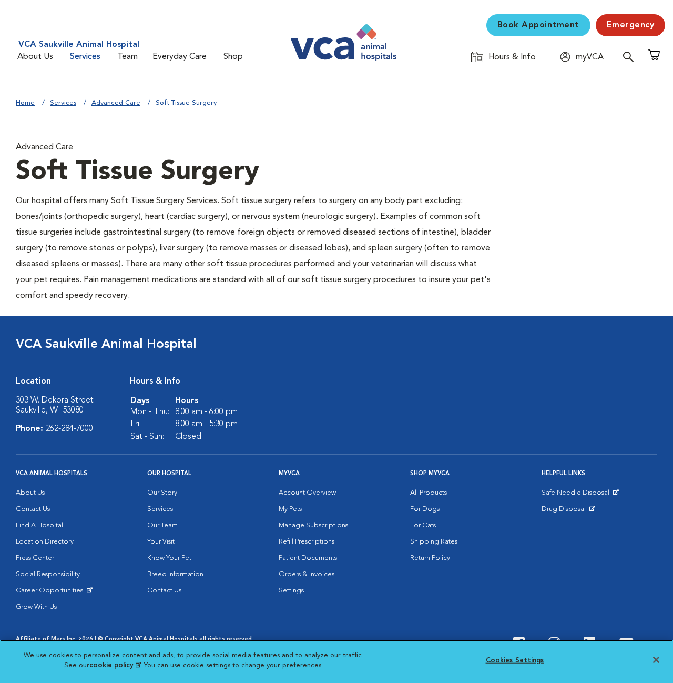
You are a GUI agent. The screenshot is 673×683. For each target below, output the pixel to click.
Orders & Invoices (306, 574)
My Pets (290, 509)
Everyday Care (179, 57)
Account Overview (307, 492)
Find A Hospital (39, 525)
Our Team (162, 525)
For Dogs (425, 509)
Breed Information (175, 574)
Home (25, 102)
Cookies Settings (515, 660)
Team (127, 57)
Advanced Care (115, 102)
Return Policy (430, 558)
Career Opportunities (51, 593)
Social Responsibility (48, 574)
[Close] (656, 659)
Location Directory (45, 541)
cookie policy (115, 665)
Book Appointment (538, 25)
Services (85, 57)
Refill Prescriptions (306, 541)
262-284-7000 (69, 429)
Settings (291, 590)
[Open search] (630, 56)
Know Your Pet (169, 558)
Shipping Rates (433, 541)
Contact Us (33, 509)
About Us (35, 57)
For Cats (423, 525)
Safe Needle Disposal (577, 495)
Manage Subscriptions (313, 525)
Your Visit (161, 541)
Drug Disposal (568, 511)
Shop (233, 57)
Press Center (35, 558)
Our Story (162, 492)
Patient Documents (308, 558)
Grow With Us (36, 607)
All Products (428, 492)
